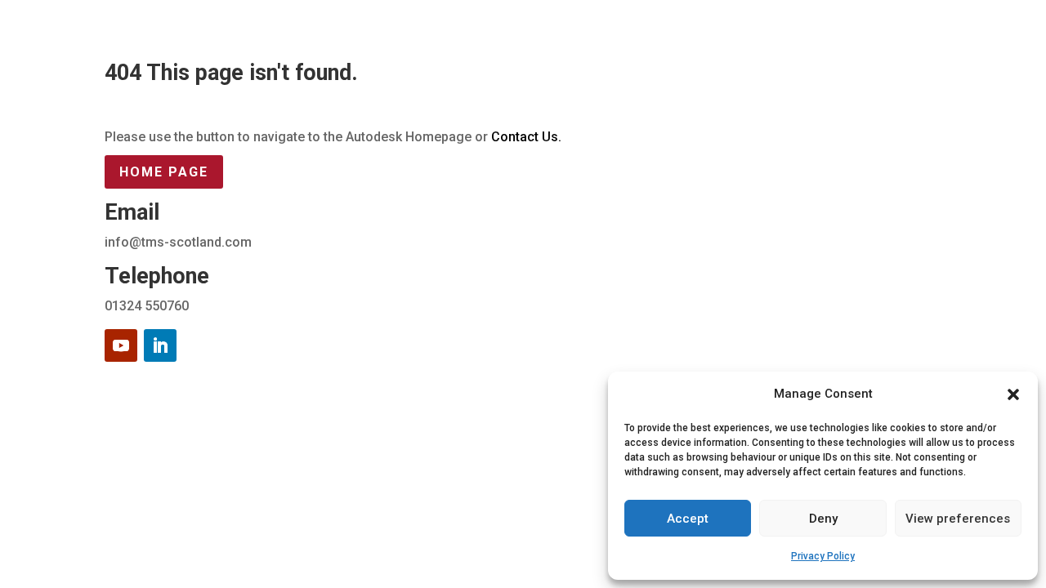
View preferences (957, 518)
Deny (823, 518)
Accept (688, 518)
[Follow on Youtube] (121, 345)
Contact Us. (526, 137)
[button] (1013, 394)
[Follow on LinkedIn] (160, 345)
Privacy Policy (823, 556)
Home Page (163, 172)
